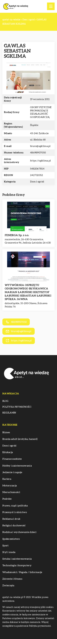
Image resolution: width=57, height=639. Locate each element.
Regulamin (9, 413)
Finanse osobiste (12, 459)
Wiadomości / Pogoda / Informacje (22, 572)
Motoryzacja (9, 485)
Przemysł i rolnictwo (14, 512)
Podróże (7, 499)
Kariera (6, 479)
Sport (5, 545)
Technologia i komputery (17, 565)
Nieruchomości (11, 492)
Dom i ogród (37, 181)
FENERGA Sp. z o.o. (17, 235)
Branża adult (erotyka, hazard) (20, 439)
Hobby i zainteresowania (17, 465)
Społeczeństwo (11, 539)
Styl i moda (8, 552)
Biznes (6, 432)
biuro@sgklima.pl (40, 146)
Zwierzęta (8, 585)
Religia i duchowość (14, 525)
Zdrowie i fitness (12, 579)
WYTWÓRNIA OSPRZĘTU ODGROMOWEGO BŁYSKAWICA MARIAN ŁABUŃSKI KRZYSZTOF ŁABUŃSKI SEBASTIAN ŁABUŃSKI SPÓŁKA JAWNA (28, 292)
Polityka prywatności (16, 407)
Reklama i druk (11, 519)
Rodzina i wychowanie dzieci (19, 532)
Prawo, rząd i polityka (15, 505)
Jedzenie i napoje (12, 472)
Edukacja (7, 452)
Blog (5, 401)
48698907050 (38, 152)
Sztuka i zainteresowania (17, 559)
